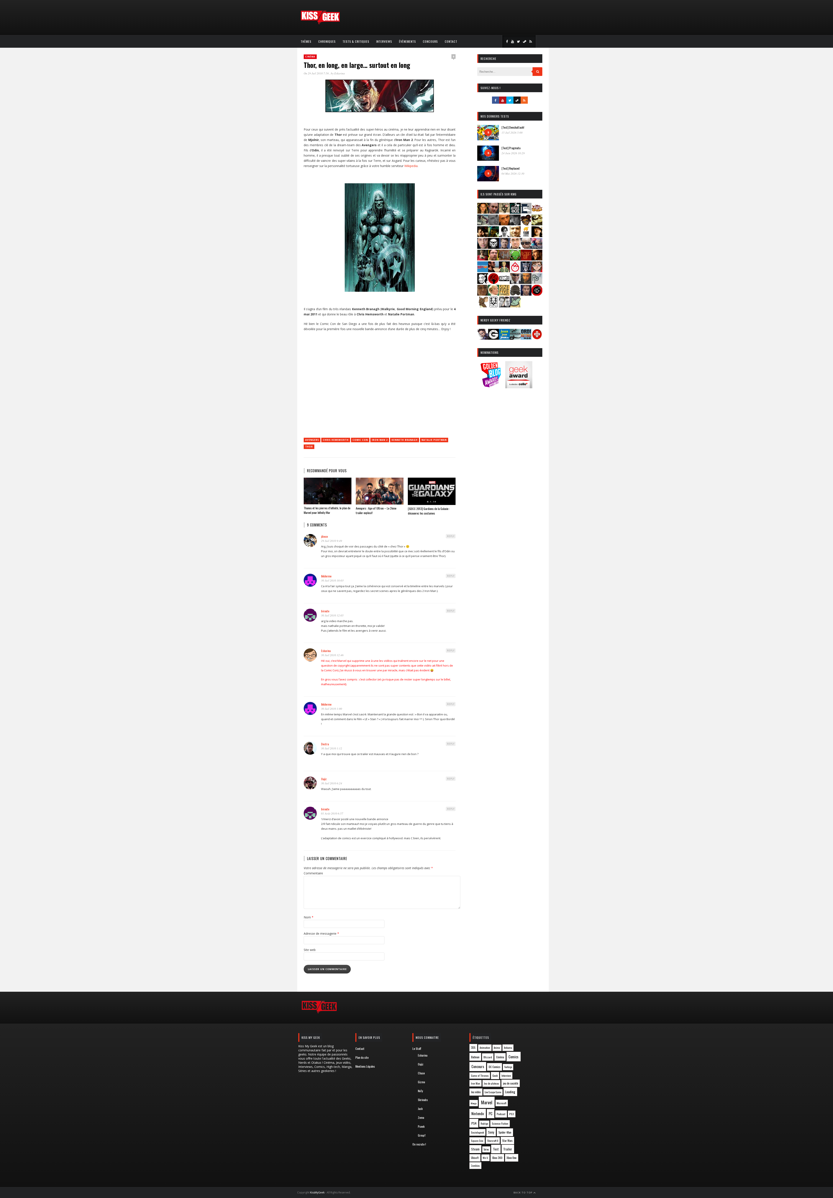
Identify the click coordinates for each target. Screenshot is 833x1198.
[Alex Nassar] (493, 212)
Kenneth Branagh (405, 439)
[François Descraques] (504, 235)
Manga (473, 1103)
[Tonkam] (536, 294)
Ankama (508, 1047)
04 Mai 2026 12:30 (513, 173)
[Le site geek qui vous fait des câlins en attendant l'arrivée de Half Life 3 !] (320, 23)
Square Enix (477, 1140)
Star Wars (507, 1141)
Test (496, 1149)
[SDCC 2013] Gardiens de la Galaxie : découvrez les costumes (429, 510)
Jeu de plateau (491, 1083)
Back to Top (523, 1192)
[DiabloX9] (515, 224)
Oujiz (324, 779)
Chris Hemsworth (336, 439)
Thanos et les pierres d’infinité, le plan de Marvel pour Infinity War (327, 510)
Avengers (312, 439)
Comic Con (360, 439)
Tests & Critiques (356, 41)
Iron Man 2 (380, 439)
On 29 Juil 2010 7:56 (317, 73)
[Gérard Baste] (536, 235)
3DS (473, 1048)
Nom (308, 917)
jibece (324, 536)
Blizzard (488, 1057)
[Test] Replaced (511, 168)
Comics (513, 1056)
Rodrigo (484, 1123)
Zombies (475, 1165)
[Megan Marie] (504, 271)
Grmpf (422, 1135)
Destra (325, 744)
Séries (486, 1149)
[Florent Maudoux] (493, 235)
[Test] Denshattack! (513, 127)
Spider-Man (504, 1132)
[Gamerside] (493, 338)
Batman (475, 1057)
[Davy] (504, 224)
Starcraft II (492, 1140)
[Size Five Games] (504, 294)
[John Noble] (504, 247)
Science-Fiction (500, 1123)
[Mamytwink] (536, 259)
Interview (506, 1075)
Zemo (421, 1117)
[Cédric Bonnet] (493, 224)
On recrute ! (419, 1144)
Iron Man (475, 1083)
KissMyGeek (317, 1192)
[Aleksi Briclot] (482, 212)
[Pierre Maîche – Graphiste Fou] (482, 338)
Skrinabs (423, 1099)
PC (490, 1113)
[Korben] (526, 247)
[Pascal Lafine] (515, 282)
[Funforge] (526, 235)
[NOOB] (504, 282)
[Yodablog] (515, 306)
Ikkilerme (326, 576)
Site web (310, 950)
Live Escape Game (493, 1092)
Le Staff (416, 1048)
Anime (497, 1047)
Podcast (501, 1114)
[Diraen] (526, 224)
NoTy (420, 1090)
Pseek (421, 1126)
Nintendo (477, 1113)
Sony (491, 1132)
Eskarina (339, 73)
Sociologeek (477, 1132)
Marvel (486, 1102)
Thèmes (306, 41)
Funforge (508, 1067)
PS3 (511, 1114)
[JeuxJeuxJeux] (504, 338)
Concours (430, 41)
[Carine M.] (482, 224)
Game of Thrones (480, 1075)
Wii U (485, 1158)
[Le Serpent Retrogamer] (515, 338)
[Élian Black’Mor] (536, 224)
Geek (495, 1075)
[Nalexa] (536, 271)
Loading (510, 1091)
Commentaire (313, 873)
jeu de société (510, 1083)
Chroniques (327, 41)
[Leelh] (504, 259)
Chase (421, 1073)
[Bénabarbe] (526, 212)
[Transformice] (482, 306)
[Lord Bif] (526, 259)
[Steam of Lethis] (515, 294)
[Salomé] (493, 294)
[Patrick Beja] (526, 282)
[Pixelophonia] (536, 282)
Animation (485, 1047)
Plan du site (362, 1057)
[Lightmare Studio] (515, 259)
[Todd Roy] (526, 294)
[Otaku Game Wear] (536, 338)
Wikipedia (411, 166)
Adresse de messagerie (321, 933)
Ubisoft (475, 1158)
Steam (475, 1149)
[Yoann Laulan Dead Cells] (536, 247)
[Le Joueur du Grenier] (493, 259)
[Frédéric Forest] (515, 235)
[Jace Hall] (482, 247)
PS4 (474, 1123)
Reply (450, 536)
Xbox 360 (497, 1157)
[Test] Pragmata (511, 148)
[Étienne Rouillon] (482, 235)
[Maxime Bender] (493, 271)
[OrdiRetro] (526, 338)
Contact (451, 41)
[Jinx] (493, 247)
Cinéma (310, 56)
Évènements (407, 41)
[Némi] (482, 282)
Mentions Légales (365, 1066)
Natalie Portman (434, 439)
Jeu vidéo (476, 1092)
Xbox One (512, 1157)
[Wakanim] (504, 306)
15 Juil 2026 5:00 (512, 132)
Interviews (384, 41)
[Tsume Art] (493, 306)
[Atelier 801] (515, 212)
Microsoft (501, 1103)
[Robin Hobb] (482, 294)
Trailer (507, 1149)
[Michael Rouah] (515, 271)
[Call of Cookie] (536, 212)
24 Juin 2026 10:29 (513, 153)
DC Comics (494, 1067)
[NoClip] (493, 282)
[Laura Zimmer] (482, 259)
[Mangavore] (482, 271)
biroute (325, 611)
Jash (420, 1108)
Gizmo (421, 1082)
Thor (309, 446)
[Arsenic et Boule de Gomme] (504, 212)
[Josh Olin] (515, 247)
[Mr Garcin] (526, 271)
